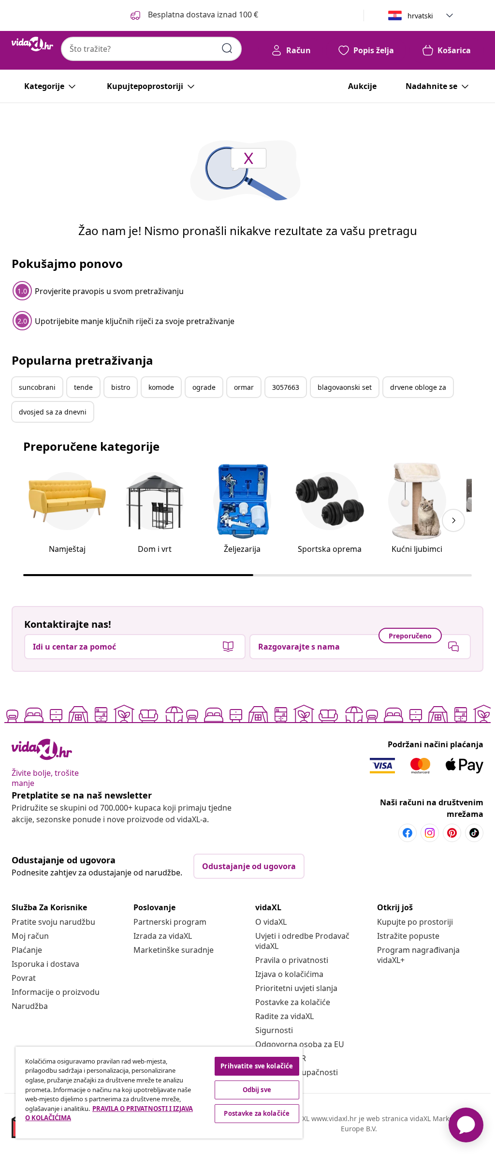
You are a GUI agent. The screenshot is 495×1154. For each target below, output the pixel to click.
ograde (204, 387)
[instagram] (430, 833)
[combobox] (151, 49)
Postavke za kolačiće (292, 1002)
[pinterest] (452, 833)
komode (161, 387)
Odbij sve (257, 1089)
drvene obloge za (418, 387)
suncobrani (37, 387)
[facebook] (407, 833)
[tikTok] (474, 833)
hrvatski (420, 15)
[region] (159, 1093)
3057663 (285, 387)
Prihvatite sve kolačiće (256, 1066)
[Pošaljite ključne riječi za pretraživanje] (227, 48)
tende (83, 387)
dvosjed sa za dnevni (53, 411)
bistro (120, 387)
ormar (244, 387)
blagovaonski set (345, 387)
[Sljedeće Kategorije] (453, 520)
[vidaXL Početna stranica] (32, 44)
